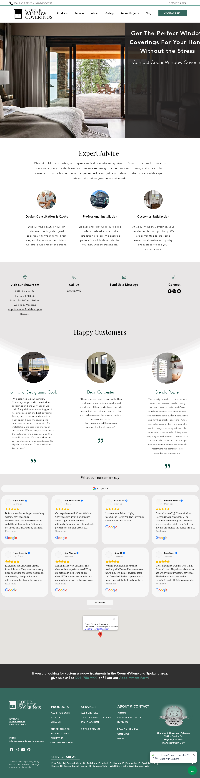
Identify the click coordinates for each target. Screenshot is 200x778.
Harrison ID (85, 766)
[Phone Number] (11, 3)
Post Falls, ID (58, 763)
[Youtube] (179, 291)
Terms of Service (17, 761)
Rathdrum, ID (93, 763)
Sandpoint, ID (133, 763)
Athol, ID (106, 763)
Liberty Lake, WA (124, 766)
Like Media (26, 767)
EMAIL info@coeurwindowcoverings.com (26, 739)
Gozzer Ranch (71, 766)
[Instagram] (174, 291)
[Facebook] (170, 291)
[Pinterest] (29, 749)
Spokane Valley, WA (103, 766)
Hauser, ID (56, 766)
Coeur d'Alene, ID (76, 763)
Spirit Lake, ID (149, 763)
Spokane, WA (142, 766)
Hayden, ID (118, 763)
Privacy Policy (32, 761)
